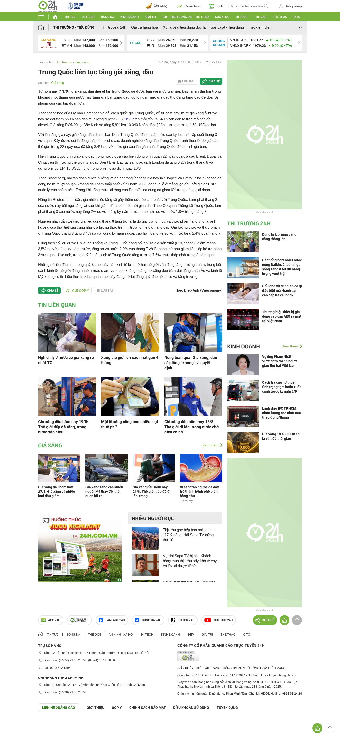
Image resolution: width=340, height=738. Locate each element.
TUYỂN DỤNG (227, 708)
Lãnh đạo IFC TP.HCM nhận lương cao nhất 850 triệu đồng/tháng (281, 412)
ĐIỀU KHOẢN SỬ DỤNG (191, 708)
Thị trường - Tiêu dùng (74, 27)
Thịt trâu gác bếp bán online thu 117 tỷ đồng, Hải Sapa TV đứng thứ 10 (188, 535)
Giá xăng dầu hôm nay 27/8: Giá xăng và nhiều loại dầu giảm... (56, 491)
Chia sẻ (214, 81)
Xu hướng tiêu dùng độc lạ (184, 27)
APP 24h (54, 620)
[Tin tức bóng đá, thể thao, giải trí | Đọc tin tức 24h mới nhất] (47, 6)
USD (128, 119)
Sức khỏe (222, 17)
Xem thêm (210, 445)
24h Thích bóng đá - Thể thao (186, 17)
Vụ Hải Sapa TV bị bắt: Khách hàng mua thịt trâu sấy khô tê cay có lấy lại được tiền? (190, 561)
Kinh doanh (129, 17)
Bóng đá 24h (151, 620)
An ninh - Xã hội (121, 634)
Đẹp (191, 634)
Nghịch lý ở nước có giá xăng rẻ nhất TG (66, 360)
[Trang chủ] (45, 27)
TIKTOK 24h (186, 620)
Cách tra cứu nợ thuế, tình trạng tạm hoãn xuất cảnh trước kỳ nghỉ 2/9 (281, 386)
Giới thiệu (95, 708)
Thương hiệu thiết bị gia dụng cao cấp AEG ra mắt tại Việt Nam (281, 316)
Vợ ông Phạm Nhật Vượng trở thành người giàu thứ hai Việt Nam (280, 361)
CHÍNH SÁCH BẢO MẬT (147, 708)
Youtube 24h (223, 620)
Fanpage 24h (115, 620)
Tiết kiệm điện (260, 27)
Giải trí (150, 17)
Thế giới (260, 17)
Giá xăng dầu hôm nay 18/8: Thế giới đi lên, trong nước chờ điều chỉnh (191, 426)
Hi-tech (242, 17)
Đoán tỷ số (193, 6)
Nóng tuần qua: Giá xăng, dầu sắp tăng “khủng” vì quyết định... (190, 362)
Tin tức (70, 17)
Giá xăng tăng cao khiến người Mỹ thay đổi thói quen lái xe (104, 491)
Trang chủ (45, 62)
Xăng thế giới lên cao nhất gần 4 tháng (129, 360)
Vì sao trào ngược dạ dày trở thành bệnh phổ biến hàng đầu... (199, 491)
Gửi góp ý (80, 291)
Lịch (220, 6)
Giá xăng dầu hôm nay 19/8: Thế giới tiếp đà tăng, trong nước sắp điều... (63, 426)
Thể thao (280, 17)
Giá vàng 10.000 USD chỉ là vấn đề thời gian (281, 436)
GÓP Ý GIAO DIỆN (14, 724)
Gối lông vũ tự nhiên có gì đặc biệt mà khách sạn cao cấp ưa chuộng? (282, 290)
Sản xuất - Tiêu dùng (227, 27)
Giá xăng (57, 83)
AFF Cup (88, 17)
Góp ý (117, 708)
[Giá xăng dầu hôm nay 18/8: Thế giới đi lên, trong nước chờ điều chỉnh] (193, 396)
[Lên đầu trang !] (330, 728)
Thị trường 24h (114, 27)
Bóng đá (107, 17)
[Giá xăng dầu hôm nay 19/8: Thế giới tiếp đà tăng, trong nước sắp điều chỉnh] (67, 396)
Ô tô (297, 17)
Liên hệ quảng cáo (58, 708)
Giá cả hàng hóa (144, 27)
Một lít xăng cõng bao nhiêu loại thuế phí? (129, 424)
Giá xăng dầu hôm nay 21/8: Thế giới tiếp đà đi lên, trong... (151, 491)
